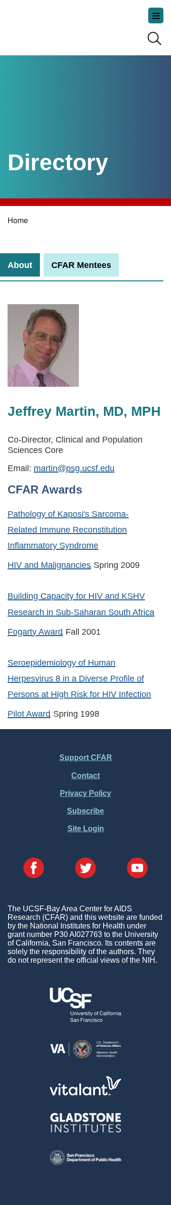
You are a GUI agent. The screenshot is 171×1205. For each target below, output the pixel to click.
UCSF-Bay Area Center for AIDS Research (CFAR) (55, 24)
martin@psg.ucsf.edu (74, 468)
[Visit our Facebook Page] (34, 869)
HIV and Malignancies (49, 565)
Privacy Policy (85, 793)
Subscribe (85, 811)
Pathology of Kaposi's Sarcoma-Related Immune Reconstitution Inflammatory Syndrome (68, 529)
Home (18, 220)
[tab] (20, 265)
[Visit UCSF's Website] (85, 1019)
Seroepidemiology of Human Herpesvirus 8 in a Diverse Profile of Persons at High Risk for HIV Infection (79, 678)
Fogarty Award (35, 632)
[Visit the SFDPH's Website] (85, 1162)
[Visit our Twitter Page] (85, 869)
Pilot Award (29, 714)
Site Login (85, 828)
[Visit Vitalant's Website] (85, 1093)
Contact (85, 776)
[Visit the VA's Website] (85, 1056)
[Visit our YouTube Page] (137, 869)
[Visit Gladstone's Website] (85, 1130)
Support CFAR (85, 757)
